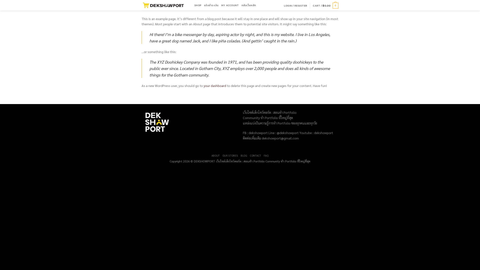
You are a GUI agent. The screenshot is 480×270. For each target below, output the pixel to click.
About (216, 155)
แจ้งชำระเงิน (211, 5)
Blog (244, 155)
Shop (197, 5)
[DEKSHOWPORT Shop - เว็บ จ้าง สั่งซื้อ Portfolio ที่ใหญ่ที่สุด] (165, 5)
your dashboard (215, 85)
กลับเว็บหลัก (249, 5)
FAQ (266, 155)
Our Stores (230, 155)
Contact (255, 155)
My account (230, 5)
